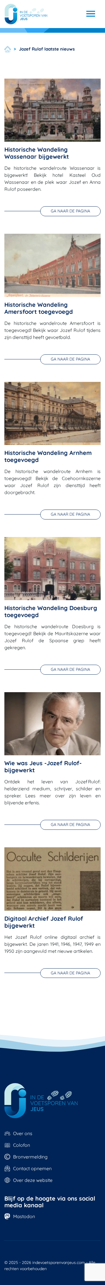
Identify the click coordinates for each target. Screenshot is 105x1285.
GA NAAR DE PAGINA (70, 211)
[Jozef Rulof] (26, 14)
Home (7, 49)
